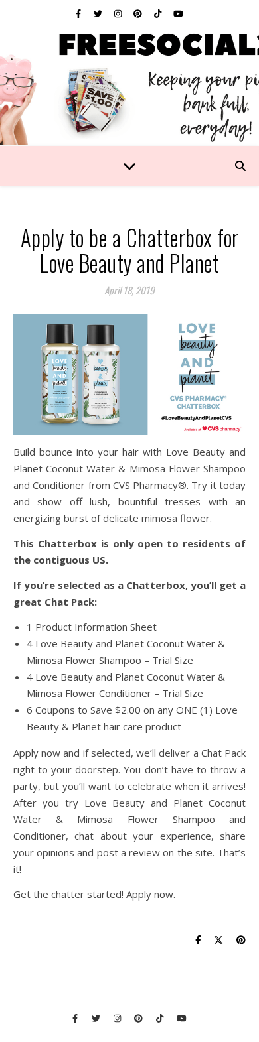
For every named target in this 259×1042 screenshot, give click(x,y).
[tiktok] (158, 13)
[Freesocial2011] (129, 86)
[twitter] (99, 13)
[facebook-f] (79, 13)
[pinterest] (138, 13)
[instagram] (119, 13)
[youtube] (178, 13)
